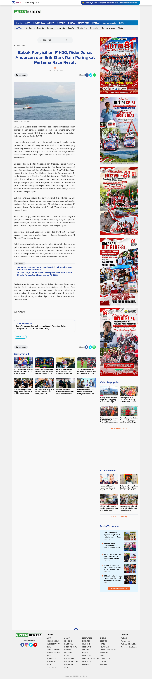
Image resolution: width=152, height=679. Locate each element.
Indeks (19, 23)
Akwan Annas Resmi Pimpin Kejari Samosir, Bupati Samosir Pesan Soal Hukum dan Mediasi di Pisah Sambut (113, 567)
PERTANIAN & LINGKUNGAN (73, 662)
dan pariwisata (109, 23)
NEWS (66, 656)
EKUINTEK (86, 641)
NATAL (49, 656)
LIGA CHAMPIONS (53, 653)
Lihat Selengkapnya (118, 588)
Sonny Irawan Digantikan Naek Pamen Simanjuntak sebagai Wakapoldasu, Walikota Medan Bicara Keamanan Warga (113, 545)
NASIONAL (104, 653)
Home (18, 3)
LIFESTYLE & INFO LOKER (109, 650)
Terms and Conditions (129, 647)
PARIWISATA (69, 659)
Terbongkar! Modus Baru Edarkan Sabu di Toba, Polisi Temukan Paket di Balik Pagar (129, 488)
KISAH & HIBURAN (53, 650)
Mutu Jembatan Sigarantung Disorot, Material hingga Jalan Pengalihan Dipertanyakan (112, 535)
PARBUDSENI (52, 659)
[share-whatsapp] (94, 75)
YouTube (36, 648)
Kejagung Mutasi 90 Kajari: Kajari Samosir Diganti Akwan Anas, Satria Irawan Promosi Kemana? (108, 488)
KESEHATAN (86, 647)
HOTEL (102, 644)
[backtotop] (76, 630)
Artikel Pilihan (108, 470)
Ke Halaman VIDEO (118, 429)
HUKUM (49, 647)
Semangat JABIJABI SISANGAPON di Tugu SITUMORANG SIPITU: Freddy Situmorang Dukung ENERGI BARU (128, 400)
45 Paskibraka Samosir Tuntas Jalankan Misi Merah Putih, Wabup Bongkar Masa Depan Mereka (113, 578)
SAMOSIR (85, 664)
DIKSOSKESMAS (53, 641)
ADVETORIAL (39, 23)
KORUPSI (67, 650)
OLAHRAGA (20, 337)
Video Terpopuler (109, 382)
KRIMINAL (86, 650)
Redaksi (124, 638)
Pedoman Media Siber (129, 644)
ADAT (27, 23)
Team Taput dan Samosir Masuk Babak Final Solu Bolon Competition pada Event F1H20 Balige (41, 327)
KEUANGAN (104, 647)
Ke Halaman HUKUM (118, 517)
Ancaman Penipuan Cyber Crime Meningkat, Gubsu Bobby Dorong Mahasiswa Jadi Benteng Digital (111, 3)
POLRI (49, 664)
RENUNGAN (68, 664)
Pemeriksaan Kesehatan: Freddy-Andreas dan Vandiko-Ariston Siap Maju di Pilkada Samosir (129, 420)
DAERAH (96, 23)
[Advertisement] (119, 449)
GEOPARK (103, 641)
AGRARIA (61, 23)
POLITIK (103, 662)
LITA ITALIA (68, 653)
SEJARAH (103, 664)
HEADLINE (86, 644)
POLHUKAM (86, 662)
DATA (121, 23)
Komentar (22, 75)
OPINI (102, 656)
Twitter (32, 648)
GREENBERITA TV (53, 644)
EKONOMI (68, 641)
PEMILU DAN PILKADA (90, 659)
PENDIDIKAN (105, 659)
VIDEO (66, 667)
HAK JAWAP (69, 644)
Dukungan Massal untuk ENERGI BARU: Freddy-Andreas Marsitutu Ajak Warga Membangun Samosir (109, 420)
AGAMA (51, 23)
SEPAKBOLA (51, 667)
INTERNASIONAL (70, 647)
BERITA (71, 23)
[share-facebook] (87, 75)
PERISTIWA (51, 662)
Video (20, 28)
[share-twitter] (90, 75)
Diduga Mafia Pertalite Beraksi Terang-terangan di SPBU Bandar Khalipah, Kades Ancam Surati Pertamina (109, 508)
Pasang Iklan (125, 641)
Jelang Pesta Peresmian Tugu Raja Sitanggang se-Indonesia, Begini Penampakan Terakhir (108, 400)
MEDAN (85, 653)
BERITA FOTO (84, 23)
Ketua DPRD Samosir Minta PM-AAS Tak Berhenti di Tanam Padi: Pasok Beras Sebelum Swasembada (113, 556)
